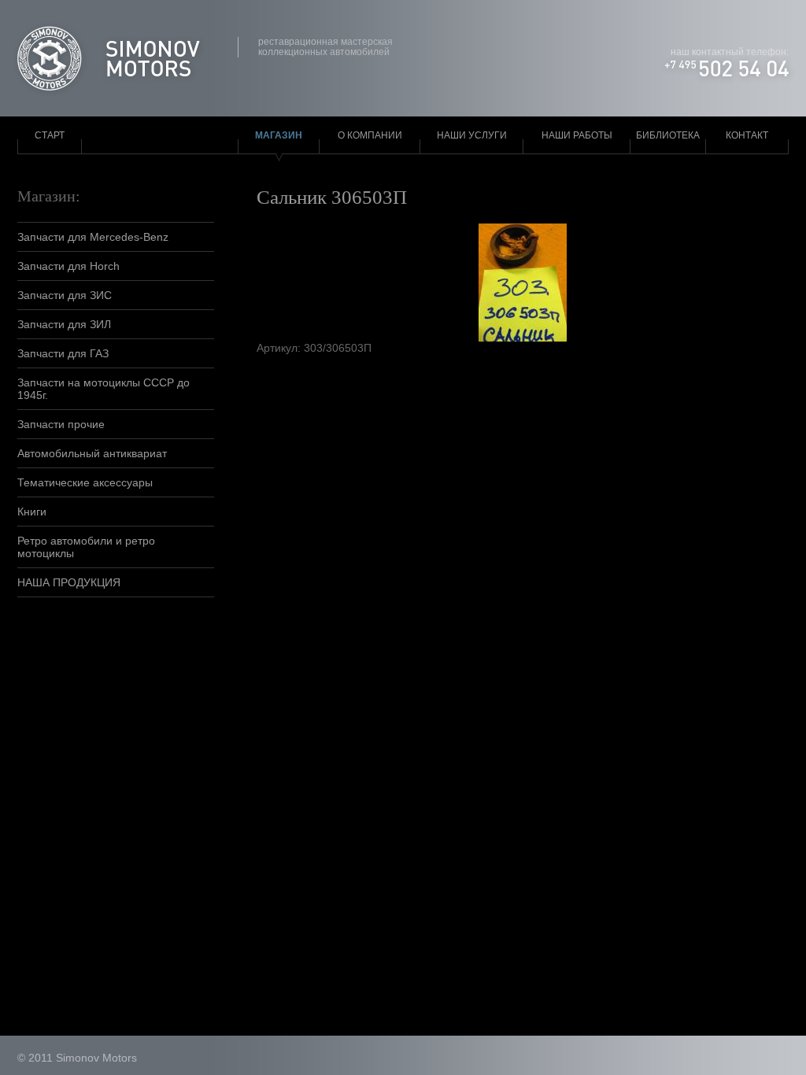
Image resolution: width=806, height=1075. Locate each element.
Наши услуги (472, 135)
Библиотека (668, 135)
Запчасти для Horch (68, 266)
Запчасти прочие (61, 424)
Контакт (747, 135)
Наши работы (577, 135)
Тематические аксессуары (85, 482)
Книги (31, 511)
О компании (370, 135)
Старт (50, 135)
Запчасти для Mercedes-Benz (92, 237)
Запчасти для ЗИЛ (64, 324)
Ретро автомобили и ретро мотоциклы (86, 547)
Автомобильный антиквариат (92, 453)
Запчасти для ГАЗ (63, 353)
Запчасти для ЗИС (64, 295)
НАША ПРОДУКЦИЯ (68, 582)
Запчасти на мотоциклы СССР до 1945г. (103, 388)
